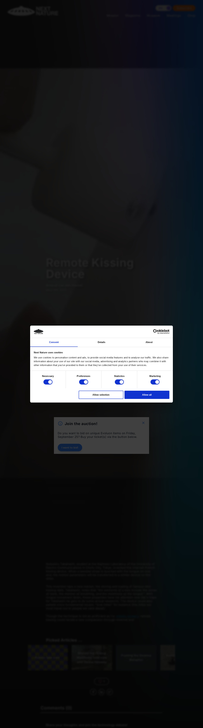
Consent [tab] (54, 342)
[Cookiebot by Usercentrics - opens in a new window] (155, 331)
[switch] (83, 382)
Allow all (147, 394)
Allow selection (100, 394)
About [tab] (149, 342)
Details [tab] (101, 342)
